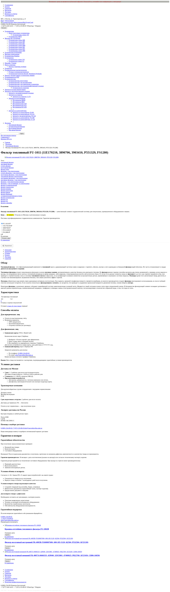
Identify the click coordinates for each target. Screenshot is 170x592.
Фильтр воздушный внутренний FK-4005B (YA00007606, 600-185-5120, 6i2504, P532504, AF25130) (46, 542)
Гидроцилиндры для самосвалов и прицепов (24, 84)
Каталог (4, 28)
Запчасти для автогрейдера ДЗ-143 (24, 116)
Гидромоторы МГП (15, 36)
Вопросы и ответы (11, 14)
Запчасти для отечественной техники (17, 91)
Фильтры (8, 123)
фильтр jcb (4, 201)
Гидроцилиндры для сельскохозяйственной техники (26, 86)
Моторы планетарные (12, 54)
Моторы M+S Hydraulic (12, 38)
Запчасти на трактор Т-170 (21, 96)
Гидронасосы (9, 58)
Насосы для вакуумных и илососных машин (20, 75)
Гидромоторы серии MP (17, 42)
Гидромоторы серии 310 (21, 35)
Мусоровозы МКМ (19, 100)
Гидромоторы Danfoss (12, 56)
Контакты (8, 10)
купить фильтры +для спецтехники (12, 173)
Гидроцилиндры (10, 79)
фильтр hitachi (5, 192)
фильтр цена (5, 169)
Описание (8, 250)
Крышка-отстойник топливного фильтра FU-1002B (27, 529)
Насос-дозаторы (10, 65)
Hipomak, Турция (10, 63)
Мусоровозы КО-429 (20, 103)
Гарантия (8, 8)
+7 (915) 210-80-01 (18, 428)
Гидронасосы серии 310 (17, 59)
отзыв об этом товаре (14, 306)
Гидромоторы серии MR (17, 40)
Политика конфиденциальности (15, 582)
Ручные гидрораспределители (19, 72)
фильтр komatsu (6, 189)
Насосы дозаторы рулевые (17, 66)
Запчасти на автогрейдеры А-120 (24, 119)
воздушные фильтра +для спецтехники (14, 175)
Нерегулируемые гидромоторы (19, 33)
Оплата (7, 7)
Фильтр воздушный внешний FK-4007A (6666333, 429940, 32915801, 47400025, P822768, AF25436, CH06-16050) (52, 555)
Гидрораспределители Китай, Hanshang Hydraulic (25, 73)
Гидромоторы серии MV (17, 49)
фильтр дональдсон (7, 187)
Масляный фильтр (15, 130)
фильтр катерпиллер (7, 197)
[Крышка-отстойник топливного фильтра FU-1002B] (23, 525)
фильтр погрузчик (7, 190)
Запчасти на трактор (15, 95)
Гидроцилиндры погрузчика (18, 81)
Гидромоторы (9, 31)
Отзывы (7, 253)
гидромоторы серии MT (17, 43)
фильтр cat (4, 199)
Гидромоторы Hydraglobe (13, 52)
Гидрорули (8, 68)
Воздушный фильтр (15, 128)
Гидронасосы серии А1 (16, 61)
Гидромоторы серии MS (17, 47)
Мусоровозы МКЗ (19, 102)
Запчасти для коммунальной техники (21, 93)
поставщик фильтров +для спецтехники (14, 178)
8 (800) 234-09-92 (24, 353)
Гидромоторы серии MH (17, 51)
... (13, 109)
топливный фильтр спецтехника (12, 176)
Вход (2, 20)
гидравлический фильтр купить (11, 196)
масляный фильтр (7, 164)
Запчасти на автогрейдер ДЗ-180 (23, 118)
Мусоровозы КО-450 (20, 107)
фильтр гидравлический (9, 185)
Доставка (8, 12)
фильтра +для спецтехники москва (12, 182)
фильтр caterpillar (6, 203)
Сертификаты (9, 15)
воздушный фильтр (7, 167)
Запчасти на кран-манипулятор (15, 89)
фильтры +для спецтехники (10, 171)
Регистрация (9, 20)
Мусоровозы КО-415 (20, 105)
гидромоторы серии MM (17, 45)
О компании (9, 5)
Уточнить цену (6, 238)
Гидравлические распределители (16, 70)
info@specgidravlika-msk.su (24, 355)
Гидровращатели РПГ (12, 77)
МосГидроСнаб (28, 22)
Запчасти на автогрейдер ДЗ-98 (23, 112)
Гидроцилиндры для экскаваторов (20, 82)
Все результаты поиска (8, 135)
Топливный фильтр (15, 125)
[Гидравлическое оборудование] (12, 22)
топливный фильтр (7, 162)
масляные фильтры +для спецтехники (13, 180)
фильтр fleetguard (6, 194)
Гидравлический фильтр (17, 126)
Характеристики (10, 251)
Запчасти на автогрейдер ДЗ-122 (23, 114)
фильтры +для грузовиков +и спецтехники (15, 183)
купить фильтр (6, 166)
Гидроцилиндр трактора (21, 88)
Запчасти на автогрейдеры (17, 111)
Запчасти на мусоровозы (17, 98)
